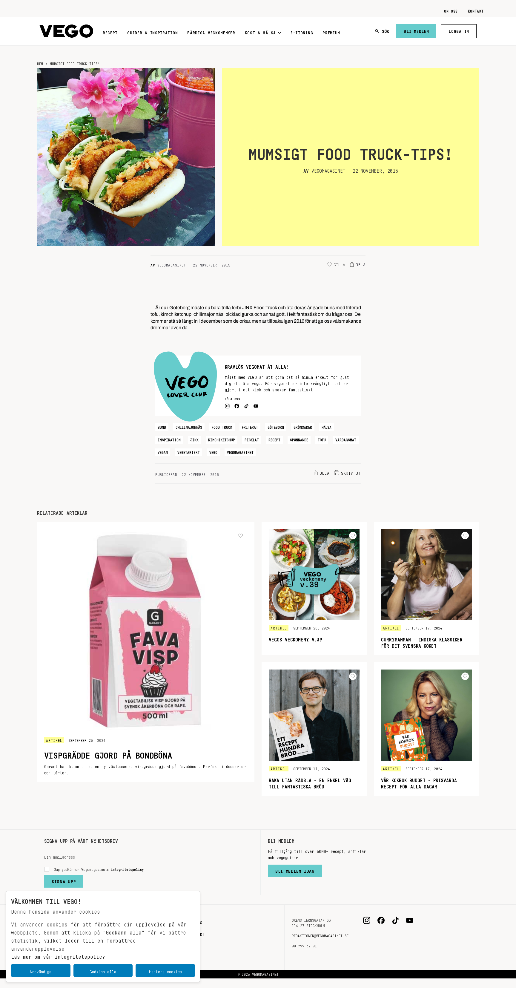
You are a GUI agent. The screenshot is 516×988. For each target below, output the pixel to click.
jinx (194, 439)
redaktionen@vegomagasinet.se (320, 935)
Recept (110, 31)
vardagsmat (345, 439)
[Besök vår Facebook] (381, 920)
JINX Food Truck (259, 306)
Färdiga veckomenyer (211, 31)
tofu (322, 439)
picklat (252, 439)
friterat (250, 426)
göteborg (276, 426)
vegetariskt (188, 451)
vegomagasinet (240, 451)
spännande (299, 439)
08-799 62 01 (304, 945)
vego (213, 451)
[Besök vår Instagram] (366, 920)
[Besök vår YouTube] (409, 920)
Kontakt (476, 10)
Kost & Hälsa (260, 31)
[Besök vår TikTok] (395, 920)
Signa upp (64, 880)
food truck (222, 426)
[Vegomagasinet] (66, 31)
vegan (163, 451)
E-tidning (302, 31)
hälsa (326, 426)
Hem (40, 63)
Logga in (459, 30)
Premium (331, 31)
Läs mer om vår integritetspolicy (58, 955)
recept (274, 439)
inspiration (169, 439)
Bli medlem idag (295, 870)
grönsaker (303, 426)
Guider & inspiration (152, 31)
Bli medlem (416, 30)
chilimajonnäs (189, 426)
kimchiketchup (221, 439)
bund (162, 426)
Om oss (451, 10)
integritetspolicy (127, 868)
